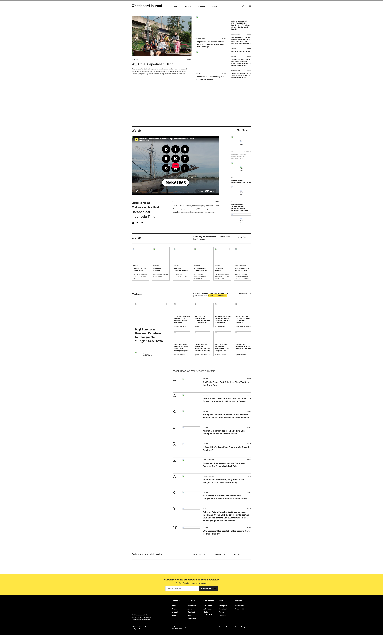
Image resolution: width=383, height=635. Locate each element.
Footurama (239, 606)
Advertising (207, 609)
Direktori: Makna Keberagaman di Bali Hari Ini (241, 181)
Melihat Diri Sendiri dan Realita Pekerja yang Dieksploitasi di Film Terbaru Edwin (224, 432)
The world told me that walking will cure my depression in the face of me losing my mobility (223, 320)
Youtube (222, 615)
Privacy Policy (240, 627)
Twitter (221, 612)
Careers (190, 615)
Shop (214, 6)
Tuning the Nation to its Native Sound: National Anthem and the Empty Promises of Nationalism (226, 416)
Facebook (223, 609)
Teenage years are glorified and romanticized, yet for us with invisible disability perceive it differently (202, 349)
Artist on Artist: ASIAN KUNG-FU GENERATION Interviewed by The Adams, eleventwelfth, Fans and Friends (240, 25)
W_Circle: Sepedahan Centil (153, 64)
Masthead (191, 612)
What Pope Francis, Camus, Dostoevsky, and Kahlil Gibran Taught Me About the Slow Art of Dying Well (241, 62)
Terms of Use (223, 627)
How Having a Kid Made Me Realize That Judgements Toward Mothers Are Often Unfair (225, 497)
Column (187, 6)
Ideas (175, 6)
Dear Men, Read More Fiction (241, 51)
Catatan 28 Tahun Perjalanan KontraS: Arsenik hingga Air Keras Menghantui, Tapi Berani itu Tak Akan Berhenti (241, 40)
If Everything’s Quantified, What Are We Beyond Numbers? (243, 346)
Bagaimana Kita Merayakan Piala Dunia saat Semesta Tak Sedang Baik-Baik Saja (210, 44)
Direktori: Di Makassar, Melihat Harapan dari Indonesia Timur (145, 209)
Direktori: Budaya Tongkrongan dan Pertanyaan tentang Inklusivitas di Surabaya (239, 207)
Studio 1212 (239, 609)
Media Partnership (207, 613)
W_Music (201, 6)
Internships (192, 618)
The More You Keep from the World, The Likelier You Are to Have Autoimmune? (241, 75)
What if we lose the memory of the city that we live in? (211, 78)
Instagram (223, 606)
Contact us (192, 606)
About (190, 609)
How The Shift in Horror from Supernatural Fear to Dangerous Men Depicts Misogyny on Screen (227, 400)
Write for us (207, 606)
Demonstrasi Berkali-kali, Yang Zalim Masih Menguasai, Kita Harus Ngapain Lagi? (223, 481)
